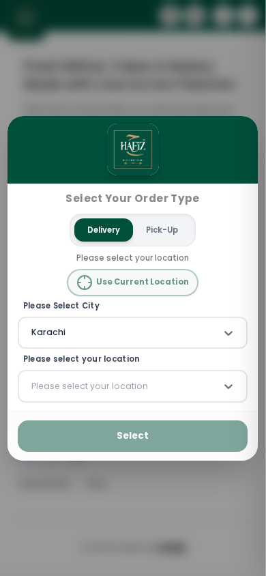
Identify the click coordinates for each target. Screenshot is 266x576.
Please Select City (61, 306)
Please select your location (82, 359)
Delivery (104, 229)
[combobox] (32, 332)
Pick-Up (163, 229)
